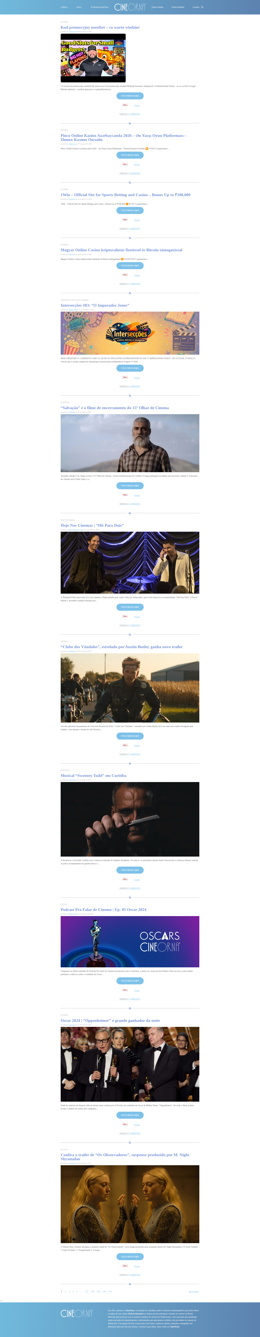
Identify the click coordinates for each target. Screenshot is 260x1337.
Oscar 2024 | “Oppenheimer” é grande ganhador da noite (111, 1020)
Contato (196, 7)
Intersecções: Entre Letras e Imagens (75, 300)
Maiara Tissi (73, 914)
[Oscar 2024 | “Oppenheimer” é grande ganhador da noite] (130, 1064)
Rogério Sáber (73, 310)
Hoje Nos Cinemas (68, 520)
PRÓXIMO (194, 1292)
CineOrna (72, 32)
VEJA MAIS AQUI (130, 96)
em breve (64, 1149)
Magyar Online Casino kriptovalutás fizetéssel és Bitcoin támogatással (121, 250)
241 (110, 1291)
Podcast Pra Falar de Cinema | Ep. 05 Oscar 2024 (103, 909)
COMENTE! (130, 114)
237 (86, 1291)
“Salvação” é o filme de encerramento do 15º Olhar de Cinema (115, 407)
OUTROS (64, 22)
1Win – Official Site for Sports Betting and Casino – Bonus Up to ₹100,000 (125, 194)
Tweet (136, 105)
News (79, 7)
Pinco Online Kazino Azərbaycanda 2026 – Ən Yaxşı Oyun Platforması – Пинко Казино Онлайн (123, 137)
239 (98, 1291)
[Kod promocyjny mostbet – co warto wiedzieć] (93, 58)
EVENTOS (65, 402)
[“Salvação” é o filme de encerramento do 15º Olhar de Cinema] (130, 443)
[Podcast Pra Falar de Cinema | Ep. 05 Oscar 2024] (130, 941)
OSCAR (64, 904)
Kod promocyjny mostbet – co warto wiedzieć (100, 27)
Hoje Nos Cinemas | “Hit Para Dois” (92, 525)
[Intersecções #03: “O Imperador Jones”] (130, 333)
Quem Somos (157, 7)
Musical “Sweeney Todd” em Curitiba (93, 775)
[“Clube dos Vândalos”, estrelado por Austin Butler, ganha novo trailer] (130, 687)
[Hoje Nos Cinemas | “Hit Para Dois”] (130, 562)
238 (92, 1291)
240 (104, 1291)
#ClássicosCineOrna (99, 7)
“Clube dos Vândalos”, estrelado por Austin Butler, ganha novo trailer (122, 646)
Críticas (64, 7)
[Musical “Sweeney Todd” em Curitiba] (130, 819)
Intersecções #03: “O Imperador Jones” (95, 305)
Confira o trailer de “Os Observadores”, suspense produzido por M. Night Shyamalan (125, 1157)
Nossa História (178, 7)
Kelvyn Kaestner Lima (76, 530)
